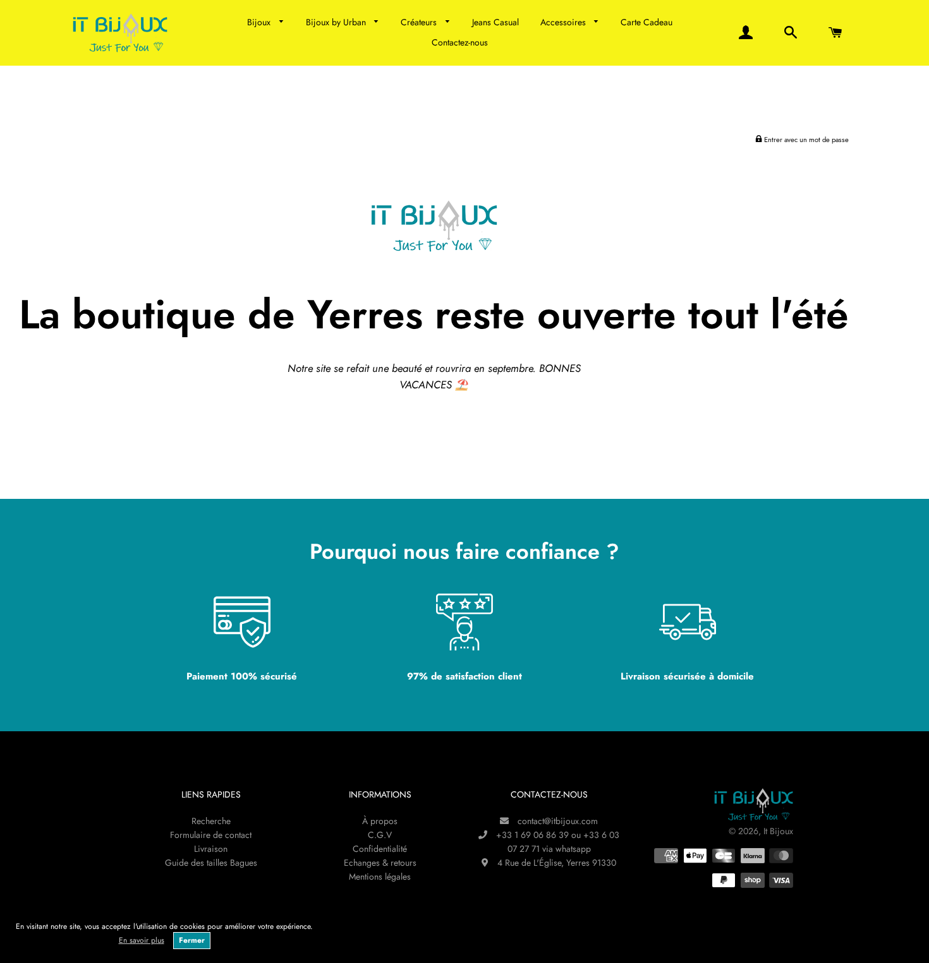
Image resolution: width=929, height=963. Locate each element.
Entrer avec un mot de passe (805, 140)
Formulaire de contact (211, 834)
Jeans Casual (495, 22)
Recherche (211, 821)
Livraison (211, 848)
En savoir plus (141, 940)
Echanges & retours (380, 862)
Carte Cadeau (646, 22)
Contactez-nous (460, 42)
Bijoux (260, 22)
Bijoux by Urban (337, 22)
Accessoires (564, 22)
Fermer (192, 940)
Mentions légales (380, 876)
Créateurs (420, 22)
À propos (380, 821)
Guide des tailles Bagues (211, 862)
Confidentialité (380, 848)
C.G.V (380, 834)
